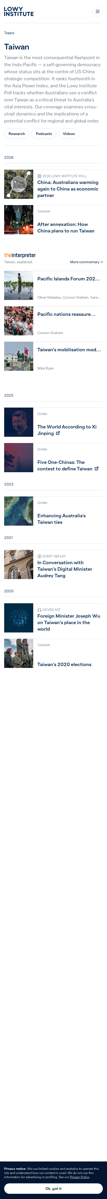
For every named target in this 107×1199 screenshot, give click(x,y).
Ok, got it (53, 1188)
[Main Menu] (97, 11)
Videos (69, 133)
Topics (9, 32)
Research (17, 133)
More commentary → (86, 262)
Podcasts (44, 133)
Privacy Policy (79, 1177)
